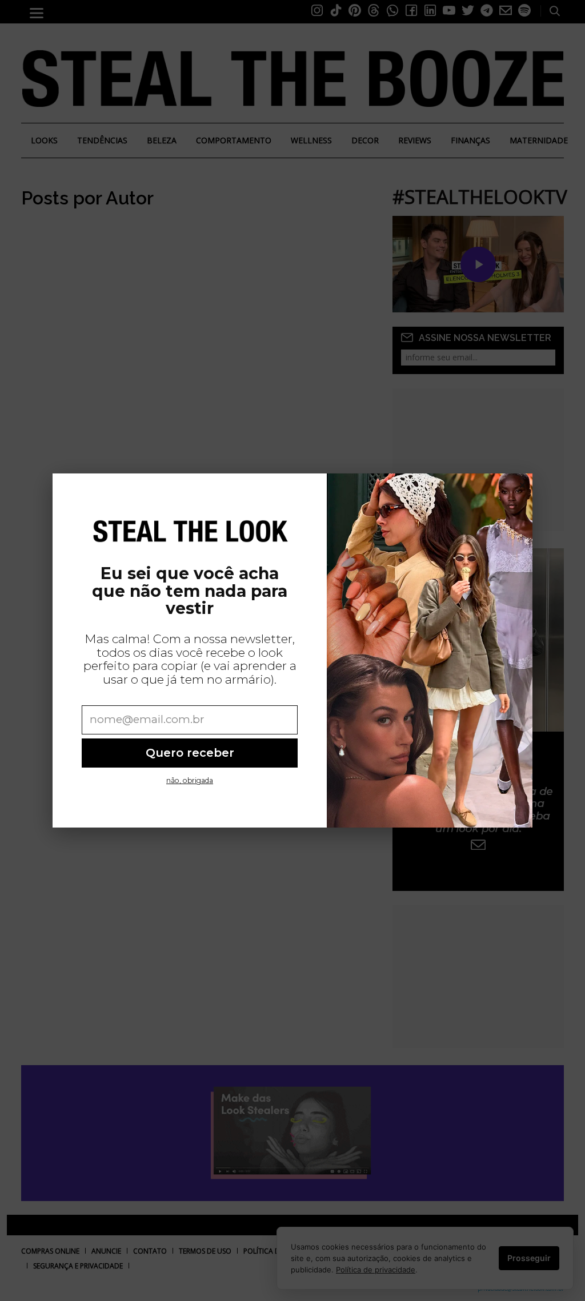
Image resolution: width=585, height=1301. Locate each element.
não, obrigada (189, 780)
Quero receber (190, 753)
